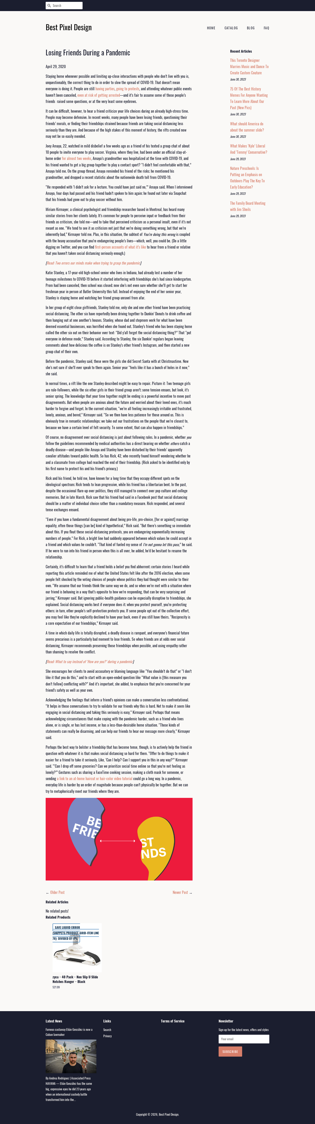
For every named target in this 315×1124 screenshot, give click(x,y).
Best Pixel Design (168, 1114)
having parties (105, 88)
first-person (103, 247)
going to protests (127, 88)
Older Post (57, 892)
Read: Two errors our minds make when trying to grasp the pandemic (93, 263)
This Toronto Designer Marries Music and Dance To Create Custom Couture (249, 66)
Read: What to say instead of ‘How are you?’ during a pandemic (90, 661)
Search (107, 1029)
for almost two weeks (76, 158)
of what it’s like (135, 247)
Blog (251, 27)
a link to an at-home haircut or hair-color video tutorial (94, 778)
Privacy (107, 1036)
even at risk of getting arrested (98, 95)
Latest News (54, 1020)
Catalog (231, 27)
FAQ (266, 27)
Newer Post (180, 892)
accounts (118, 247)
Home (211, 27)
